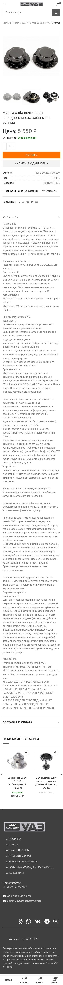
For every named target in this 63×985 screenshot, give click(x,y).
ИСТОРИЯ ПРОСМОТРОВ (23, 862)
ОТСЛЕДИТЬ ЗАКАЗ (20, 856)
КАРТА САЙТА (16, 873)
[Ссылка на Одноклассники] (19, 202)
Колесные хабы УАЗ (39, 23)
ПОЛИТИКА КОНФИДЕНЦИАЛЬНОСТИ (31, 867)
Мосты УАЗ (20, 23)
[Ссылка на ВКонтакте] (27, 202)
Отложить (51, 191)
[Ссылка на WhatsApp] (23, 202)
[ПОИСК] (56, 12)
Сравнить (33, 191)
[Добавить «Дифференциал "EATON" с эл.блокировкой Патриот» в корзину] (26, 752)
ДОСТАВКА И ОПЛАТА (17, 722)
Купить (31, 155)
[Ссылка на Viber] (36, 202)
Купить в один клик (31, 163)
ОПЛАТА (13, 845)
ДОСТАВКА (15, 839)
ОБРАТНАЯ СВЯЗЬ (19, 850)
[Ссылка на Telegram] (32, 202)
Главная (7, 23)
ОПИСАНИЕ (10, 216)
